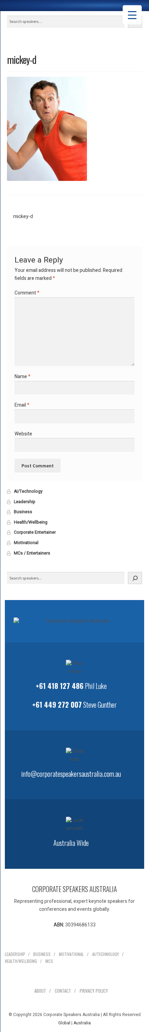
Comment (27, 293)
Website (23, 434)
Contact (63, 990)
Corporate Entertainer (35, 532)
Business (23, 512)
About (40, 990)
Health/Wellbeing (30, 522)
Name (22, 376)
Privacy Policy (94, 990)
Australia (82, 1023)
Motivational (26, 543)
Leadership (24, 502)
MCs (49, 961)
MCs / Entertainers (32, 553)
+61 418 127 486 (60, 686)
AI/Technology (28, 491)
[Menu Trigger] (132, 14)
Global (64, 1023)
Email (22, 405)
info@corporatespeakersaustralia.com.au (71, 773)
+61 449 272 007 (57, 704)
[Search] (135, 578)
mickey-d (23, 217)
